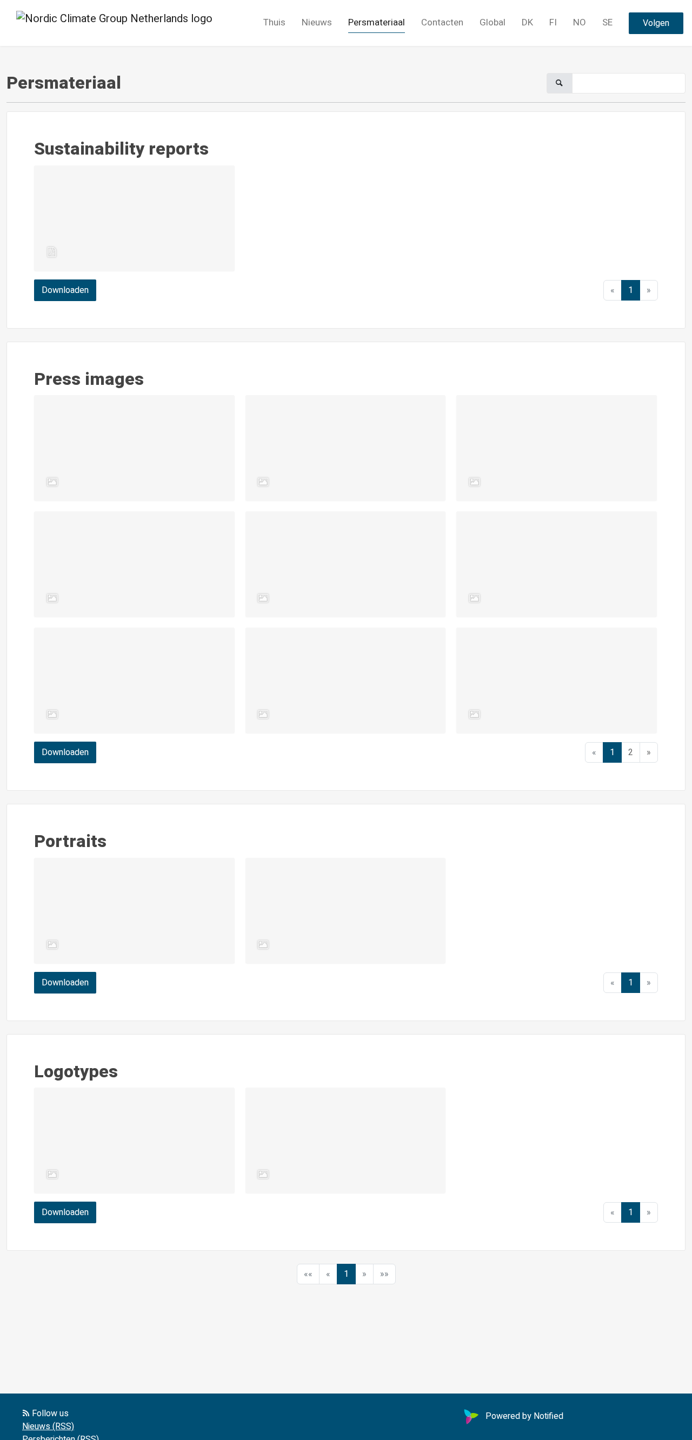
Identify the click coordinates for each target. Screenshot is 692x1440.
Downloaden (65, 290)
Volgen (656, 23)
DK (527, 22)
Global (492, 22)
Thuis (274, 22)
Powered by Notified (524, 1416)
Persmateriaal (376, 22)
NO (579, 22)
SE (607, 22)
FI (553, 22)
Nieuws (317, 22)
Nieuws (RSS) (48, 1426)
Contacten (442, 22)
